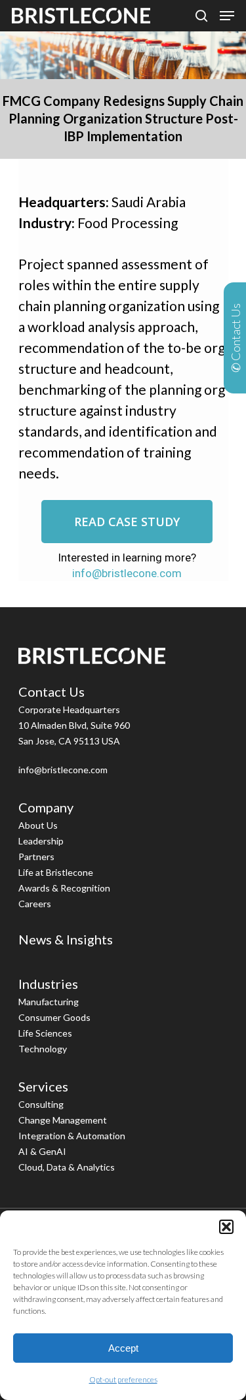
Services (43, 1086)
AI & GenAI (42, 1151)
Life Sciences (45, 1033)
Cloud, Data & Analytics (66, 1167)
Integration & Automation (71, 1135)
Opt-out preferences (123, 1379)
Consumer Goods (54, 1017)
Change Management (62, 1119)
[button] (226, 1226)
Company (45, 807)
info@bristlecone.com (127, 573)
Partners (36, 856)
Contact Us (51, 691)
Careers (34, 903)
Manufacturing (48, 1001)
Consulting (41, 1104)
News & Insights (65, 939)
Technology (42, 1048)
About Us (38, 825)
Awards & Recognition (64, 887)
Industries (48, 984)
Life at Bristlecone (55, 872)
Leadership (41, 840)
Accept (123, 1348)
